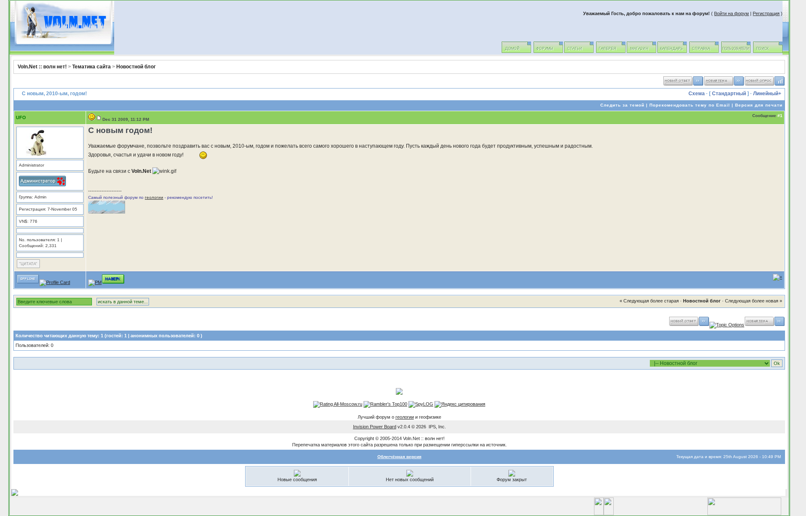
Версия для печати (758, 105)
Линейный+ (767, 93)
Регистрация (766, 13)
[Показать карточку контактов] (54, 282)
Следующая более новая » (753, 300)
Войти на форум (731, 13)
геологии (154, 197)
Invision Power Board (374, 426)
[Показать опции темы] (726, 324)
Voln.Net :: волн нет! (42, 67)
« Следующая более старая (649, 300)
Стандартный (729, 93)
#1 (779, 115)
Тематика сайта (91, 67)
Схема (696, 93)
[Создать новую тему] (724, 84)
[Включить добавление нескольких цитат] (777, 276)
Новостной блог (136, 67)
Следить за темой (622, 105)
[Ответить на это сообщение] (28, 267)
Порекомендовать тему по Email (689, 105)
